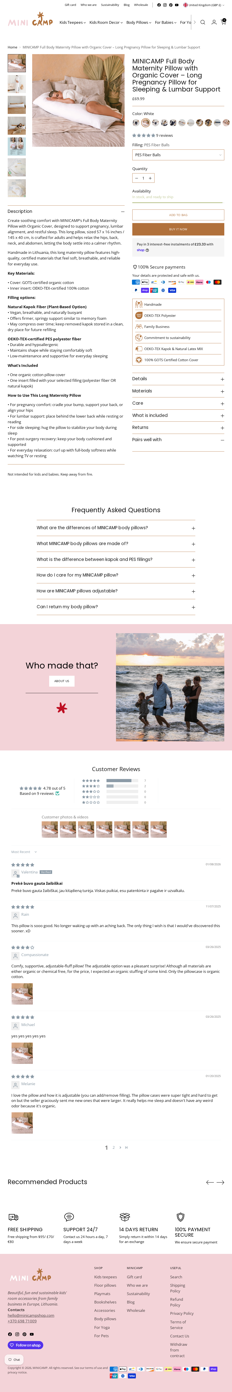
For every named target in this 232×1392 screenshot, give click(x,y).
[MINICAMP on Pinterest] (171, 5)
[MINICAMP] (30, 22)
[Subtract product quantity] (137, 178)
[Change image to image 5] (17, 146)
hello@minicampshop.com (31, 1315)
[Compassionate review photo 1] (22, 994)
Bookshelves (105, 1302)
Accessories (104, 1310)
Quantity (139, 168)
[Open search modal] (202, 22)
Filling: (150, 144)
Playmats (102, 1293)
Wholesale (136, 1310)
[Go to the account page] (212, 22)
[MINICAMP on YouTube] (177, 5)
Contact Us (179, 1336)
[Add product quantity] (150, 178)
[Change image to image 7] (17, 188)
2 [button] (114, 1147)
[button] (144, 135)
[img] (22, 864)
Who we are (137, 1285)
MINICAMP (40, 1368)
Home (12, 47)
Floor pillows (105, 1285)
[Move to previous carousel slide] (210, 1182)
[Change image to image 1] (17, 63)
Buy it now (178, 229)
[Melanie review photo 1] (22, 1123)
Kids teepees (105, 1276)
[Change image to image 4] (17, 126)
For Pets (101, 1335)
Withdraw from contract (178, 1350)
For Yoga (102, 1327)
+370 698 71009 (22, 1321)
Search (176, 1276)
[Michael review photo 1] (22, 1053)
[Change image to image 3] (17, 105)
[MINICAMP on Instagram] (165, 5)
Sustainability (138, 1293)
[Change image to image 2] (17, 84)
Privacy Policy (182, 1313)
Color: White (143, 113)
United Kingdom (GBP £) (205, 5)
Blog (131, 1302)
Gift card (134, 1276)
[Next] (194, 22)
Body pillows (105, 1318)
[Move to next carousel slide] (220, 1182)
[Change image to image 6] (17, 167)
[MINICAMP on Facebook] (159, 5)
